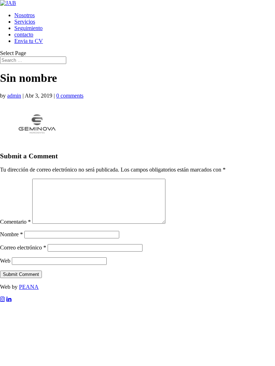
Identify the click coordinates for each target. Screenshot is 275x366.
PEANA (29, 287)
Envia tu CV (28, 41)
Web (5, 261)
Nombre (11, 234)
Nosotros (24, 15)
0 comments (69, 96)
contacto (23, 34)
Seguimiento (28, 28)
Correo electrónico (23, 247)
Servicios (24, 22)
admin (14, 96)
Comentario (15, 222)
